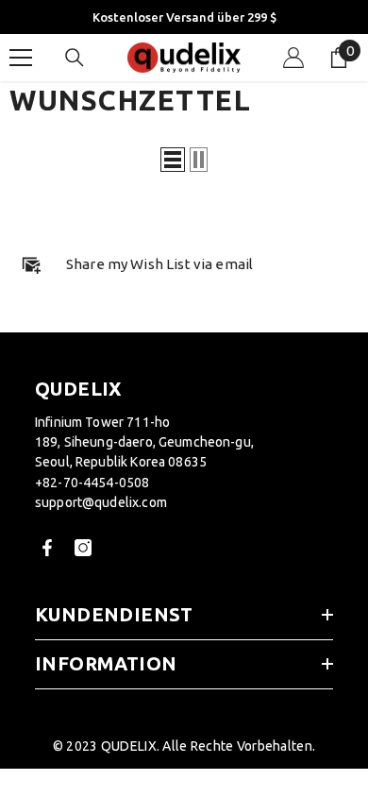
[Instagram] (83, 547)
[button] (172, 159)
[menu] (20, 57)
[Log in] (293, 57)
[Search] (74, 57)
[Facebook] (47, 547)
